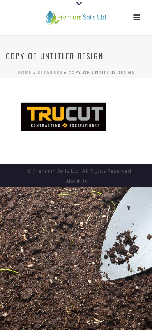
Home (25, 72)
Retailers (49, 72)
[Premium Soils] (76, 17)
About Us (76, 181)
